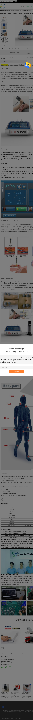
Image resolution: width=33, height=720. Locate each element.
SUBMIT (16, 371)
